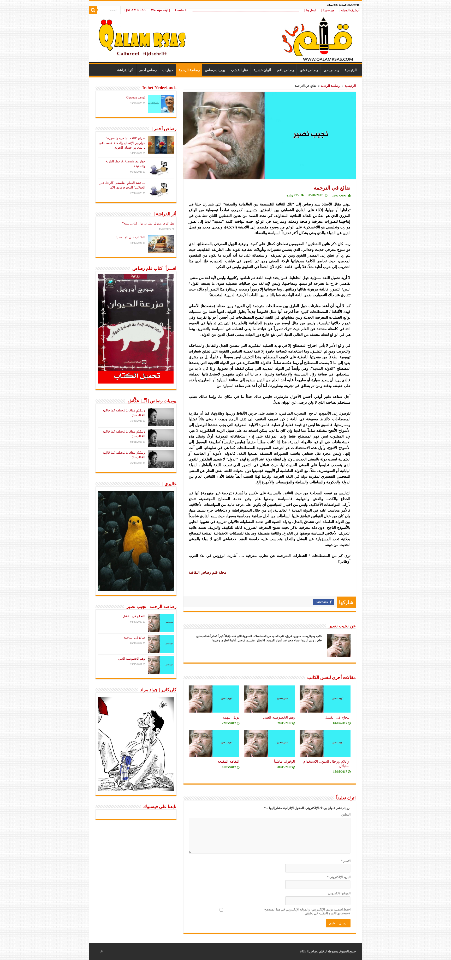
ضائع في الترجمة (134, 637)
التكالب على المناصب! (130, 237)
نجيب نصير (339, 195)
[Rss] (102, 951)
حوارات (167, 70)
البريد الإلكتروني (339, 877)
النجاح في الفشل (338, 717)
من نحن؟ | (327, 10)
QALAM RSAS (135, 10)
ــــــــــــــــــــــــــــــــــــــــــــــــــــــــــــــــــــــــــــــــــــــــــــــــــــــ (246, 10)
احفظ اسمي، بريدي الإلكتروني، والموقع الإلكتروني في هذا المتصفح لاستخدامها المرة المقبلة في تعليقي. (307, 911)
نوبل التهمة (231, 717)
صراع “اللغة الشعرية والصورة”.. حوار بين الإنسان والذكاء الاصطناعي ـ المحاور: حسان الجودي (122, 142)
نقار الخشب (239, 70)
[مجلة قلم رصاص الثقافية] (225, 36)
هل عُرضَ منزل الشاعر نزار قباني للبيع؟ (148, 223)
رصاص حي (331, 70)
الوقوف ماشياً (284, 761)
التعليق (346, 814)
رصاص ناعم (285, 70)
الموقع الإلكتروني (339, 893)
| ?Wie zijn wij (160, 10)
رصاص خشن (309, 70)
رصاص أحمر (148, 70)
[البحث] (93, 10)
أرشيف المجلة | (349, 10)
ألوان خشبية (262, 70)
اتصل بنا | (310, 10)
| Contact (181, 10)
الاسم (346, 861)
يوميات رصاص (215, 70)
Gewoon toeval (135, 97)
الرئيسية (351, 70)
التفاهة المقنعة (228, 761)
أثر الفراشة (125, 70)
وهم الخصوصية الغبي (279, 717)
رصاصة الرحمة (189, 70)
